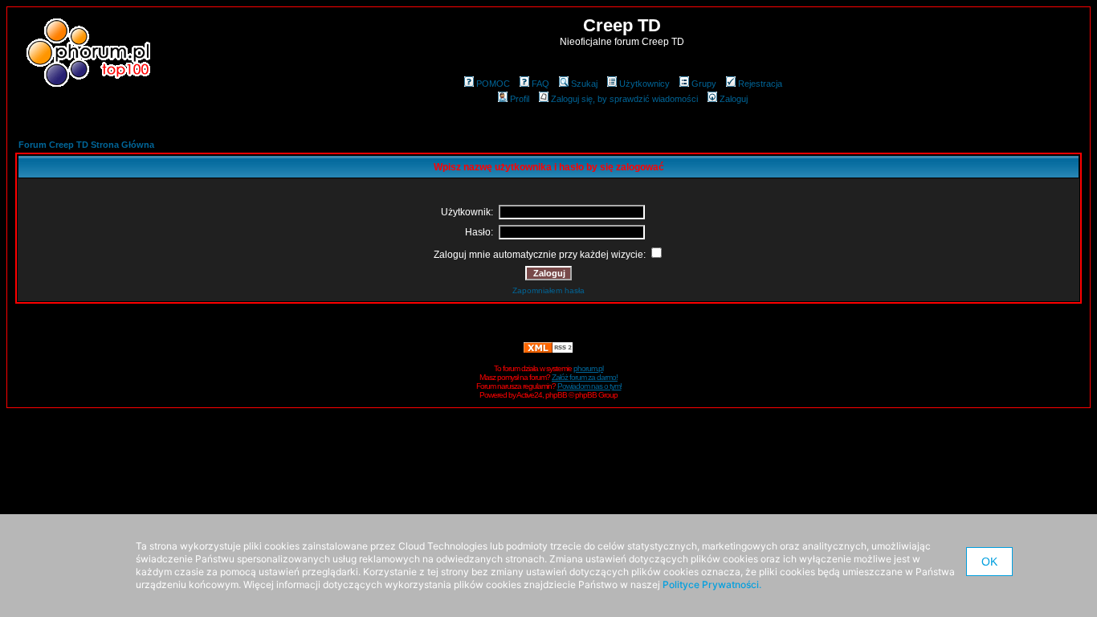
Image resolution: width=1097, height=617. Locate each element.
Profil (519, 99)
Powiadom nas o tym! (589, 386)
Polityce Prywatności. (712, 584)
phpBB (556, 394)
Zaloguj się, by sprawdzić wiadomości (624, 99)
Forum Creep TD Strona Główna (86, 144)
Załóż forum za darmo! (585, 377)
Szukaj (584, 83)
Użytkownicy (644, 83)
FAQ (540, 83)
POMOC (493, 83)
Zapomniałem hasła (548, 290)
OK (989, 561)
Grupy (703, 83)
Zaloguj (734, 99)
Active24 (529, 394)
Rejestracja (760, 83)
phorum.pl (588, 368)
